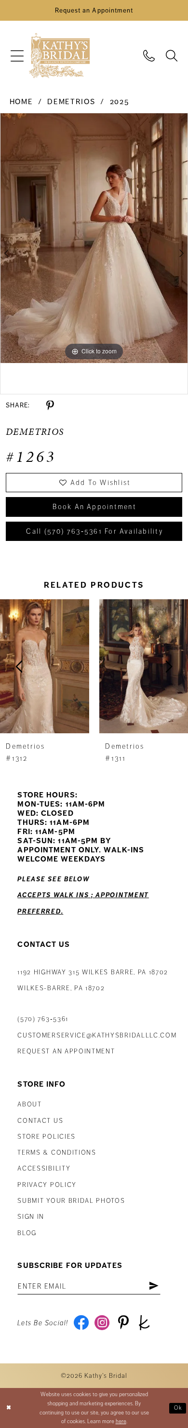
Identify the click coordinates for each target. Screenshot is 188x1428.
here (121, 1421)
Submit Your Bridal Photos (71, 1201)
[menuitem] (17, 55)
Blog (27, 1233)
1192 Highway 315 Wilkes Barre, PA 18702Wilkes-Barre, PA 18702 (92, 980)
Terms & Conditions (56, 1152)
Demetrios (71, 102)
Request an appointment (66, 1051)
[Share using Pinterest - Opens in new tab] (50, 406)
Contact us (40, 1121)
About (29, 1104)
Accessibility (43, 1168)
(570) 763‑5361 (42, 1019)
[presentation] (44, 666)
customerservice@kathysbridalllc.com (96, 1035)
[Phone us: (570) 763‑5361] (149, 55)
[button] (17, 55)
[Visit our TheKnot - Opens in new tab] (144, 1323)
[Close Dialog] (9, 1408)
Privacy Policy (47, 1185)
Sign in (30, 1216)
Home (21, 102)
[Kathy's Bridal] (59, 56)
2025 (119, 102)
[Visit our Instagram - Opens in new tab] (102, 1323)
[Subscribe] (154, 1286)
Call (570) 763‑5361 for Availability (94, 531)
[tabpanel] (94, 238)
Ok (178, 1408)
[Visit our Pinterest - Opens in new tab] (123, 1323)
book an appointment (94, 506)
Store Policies (46, 1136)
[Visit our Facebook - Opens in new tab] (81, 1323)
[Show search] (172, 55)
